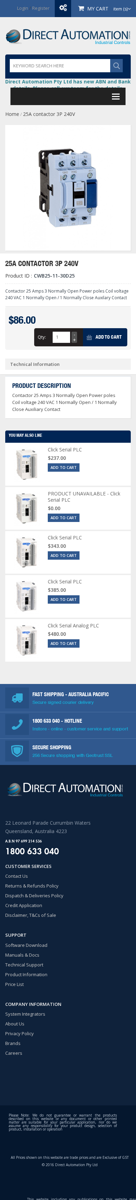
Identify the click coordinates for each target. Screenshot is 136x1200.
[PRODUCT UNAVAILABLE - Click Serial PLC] (26, 508)
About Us (14, 1024)
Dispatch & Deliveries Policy (34, 895)
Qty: (42, 337)
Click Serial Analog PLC (73, 625)
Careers (13, 1053)
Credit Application (23, 905)
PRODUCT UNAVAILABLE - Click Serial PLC (84, 496)
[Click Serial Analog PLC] (26, 640)
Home (12, 114)
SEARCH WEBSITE (116, 65)
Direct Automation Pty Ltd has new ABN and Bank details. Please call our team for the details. (68, 84)
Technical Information (35, 364)
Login (22, 8)
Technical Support (24, 965)
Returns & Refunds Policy (32, 886)
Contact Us (16, 876)
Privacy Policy (19, 1033)
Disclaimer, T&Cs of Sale (30, 915)
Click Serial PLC (65, 449)
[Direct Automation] (68, 35)
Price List (14, 984)
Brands (13, 1043)
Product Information (26, 974)
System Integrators (25, 1014)
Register (41, 8)
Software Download (26, 945)
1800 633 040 (46, 721)
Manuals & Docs (22, 955)
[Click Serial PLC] (26, 464)
